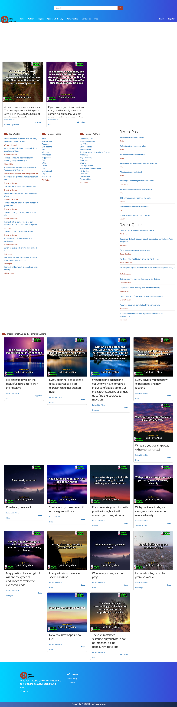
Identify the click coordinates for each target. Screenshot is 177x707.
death (122, 141)
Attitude (138, 526)
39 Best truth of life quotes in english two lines (138, 163)
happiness (38, 396)
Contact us (86, 19)
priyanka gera (124, 308)
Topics (41, 19)
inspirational (124, 184)
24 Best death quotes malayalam (133, 146)
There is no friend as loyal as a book (18, 231)
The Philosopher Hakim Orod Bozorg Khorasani (21, 174)
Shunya (83, 163)
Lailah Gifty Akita (86, 139)
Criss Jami (84, 174)
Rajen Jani (84, 160)
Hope (44, 174)
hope (169, 585)
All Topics (45, 180)
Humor (45, 149)
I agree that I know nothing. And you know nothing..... (141, 288)
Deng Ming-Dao (9, 120)
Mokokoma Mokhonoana (90, 168)
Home (22, 19)
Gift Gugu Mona (86, 166)
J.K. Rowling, (84, 171)
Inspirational (47, 171)
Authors (31, 19)
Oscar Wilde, (85, 176)
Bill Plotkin (7, 228)
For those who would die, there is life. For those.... (139, 259)
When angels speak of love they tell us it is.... (137, 230)
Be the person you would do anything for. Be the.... (140, 279)
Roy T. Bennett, (86, 158)
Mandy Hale (8, 164)
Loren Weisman (125, 282)
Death (44, 166)
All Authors (84, 183)
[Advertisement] (88, 45)
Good (50, 124)
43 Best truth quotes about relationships (136, 189)
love (121, 210)
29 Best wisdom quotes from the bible (135, 198)
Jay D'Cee (84, 144)
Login (161, 19)
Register (171, 19)
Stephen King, (85, 179)
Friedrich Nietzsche (11, 200)
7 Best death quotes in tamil (131, 172)
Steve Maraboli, (86, 147)
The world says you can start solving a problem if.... (140, 305)
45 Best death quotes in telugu (132, 137)
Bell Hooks (8, 254)
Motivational (47, 141)
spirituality (81, 122)
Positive (95, 526)
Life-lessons (47, 147)
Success (45, 144)
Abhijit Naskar (9, 273)
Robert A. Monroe (126, 263)
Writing (45, 163)
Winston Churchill (10, 145)
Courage (95, 410)
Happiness (46, 158)
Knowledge (46, 155)
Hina (137, 398)
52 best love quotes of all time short (134, 207)
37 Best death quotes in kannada (133, 155)
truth (121, 167)
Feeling (7, 124)
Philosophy (46, 176)
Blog (96, 19)
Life (43, 168)
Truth (44, 139)
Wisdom (45, 152)
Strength (9, 595)
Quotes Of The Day (55, 19)
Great (51, 402)
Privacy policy (72, 19)
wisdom (38, 122)
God (137, 587)
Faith (44, 160)
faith (83, 400)
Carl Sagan (8, 264)
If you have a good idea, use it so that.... (135, 250)
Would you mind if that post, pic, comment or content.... (142, 296)
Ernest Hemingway (10, 154)
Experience (14, 124)
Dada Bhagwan (125, 274)
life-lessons (124, 655)
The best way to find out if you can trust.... (20, 186)
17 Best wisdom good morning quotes (135, 215)
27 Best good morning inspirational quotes (137, 181)
